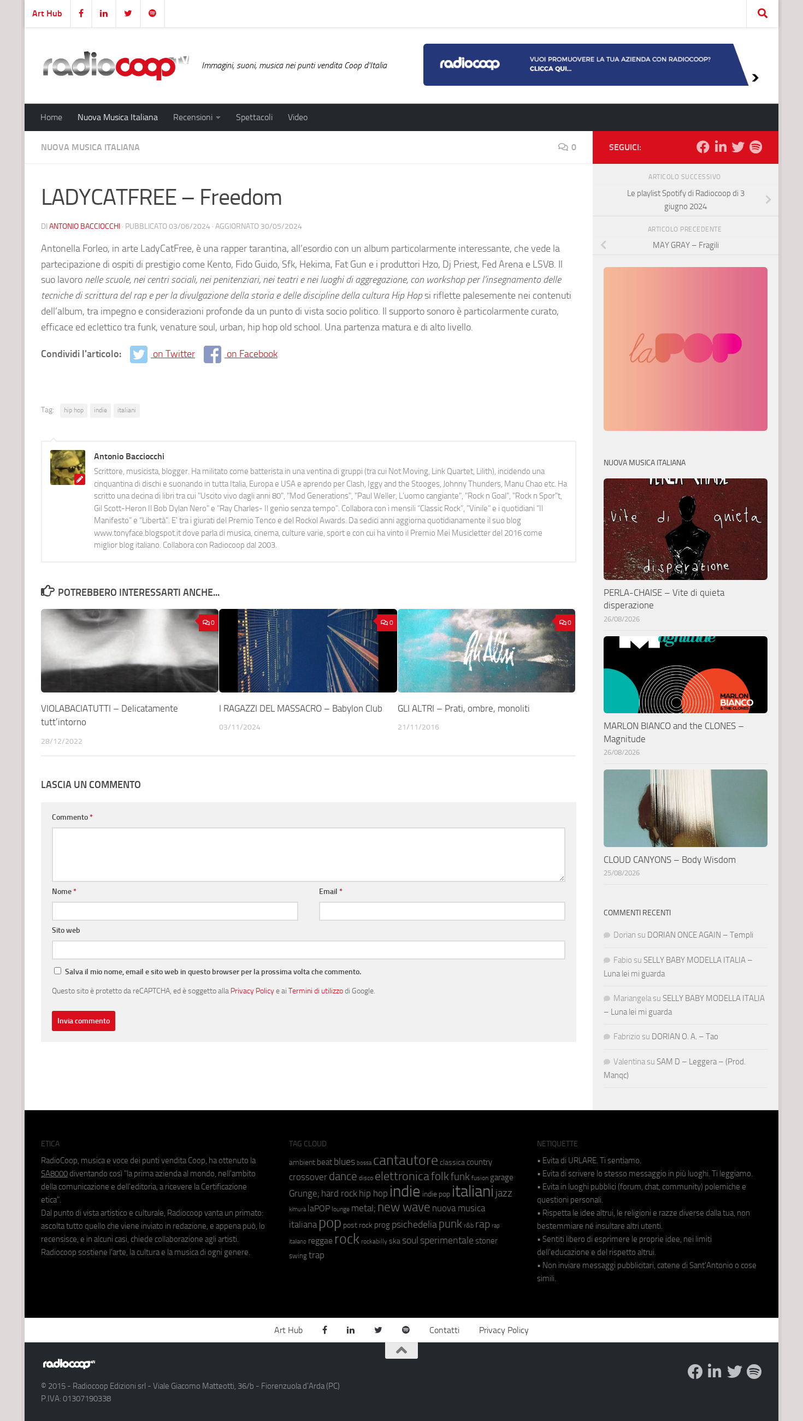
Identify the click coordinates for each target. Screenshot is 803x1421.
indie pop (436, 1194)
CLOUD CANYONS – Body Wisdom (670, 859)
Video (298, 117)
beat (324, 1162)
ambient (302, 1162)
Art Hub (47, 13)
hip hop (74, 410)
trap (316, 1255)
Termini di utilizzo (315, 990)
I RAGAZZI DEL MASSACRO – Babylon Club (300, 707)
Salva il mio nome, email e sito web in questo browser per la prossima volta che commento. (213, 971)
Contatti (444, 1330)
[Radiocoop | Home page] (116, 65)
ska (394, 1241)
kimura (297, 1209)
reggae (320, 1240)
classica (452, 1162)
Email (331, 891)
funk (460, 1177)
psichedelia (414, 1224)
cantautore (405, 1160)
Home (51, 117)
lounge (341, 1209)
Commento (72, 817)
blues (344, 1162)
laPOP (319, 1208)
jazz (503, 1193)
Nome (64, 891)
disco (366, 1178)
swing (298, 1256)
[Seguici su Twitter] (738, 146)
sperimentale (447, 1240)
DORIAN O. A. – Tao (685, 1036)
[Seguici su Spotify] (755, 146)
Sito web (66, 930)
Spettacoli (254, 117)
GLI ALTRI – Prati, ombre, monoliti (464, 707)
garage (501, 1177)
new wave (403, 1207)
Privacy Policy (252, 990)
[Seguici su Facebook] (703, 146)
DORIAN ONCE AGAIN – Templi (700, 935)
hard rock (339, 1193)
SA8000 (54, 1174)
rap (482, 1224)
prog (382, 1225)
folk (440, 1176)
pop (329, 1222)
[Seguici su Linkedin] (720, 146)
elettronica (402, 1176)
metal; (363, 1208)
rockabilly (374, 1241)
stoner (486, 1241)
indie (100, 410)
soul (410, 1240)
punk (450, 1223)
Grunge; (304, 1193)
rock (346, 1238)
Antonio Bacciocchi (84, 226)
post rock (358, 1225)
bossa (364, 1163)
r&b (469, 1225)
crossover (308, 1176)
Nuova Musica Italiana (118, 117)
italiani (126, 410)
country (479, 1162)
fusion (479, 1178)
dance (343, 1176)
